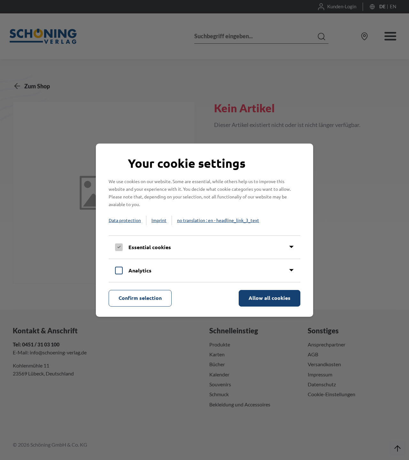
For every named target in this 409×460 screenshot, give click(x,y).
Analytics (139, 270)
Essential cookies (149, 247)
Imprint (158, 220)
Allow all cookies (269, 297)
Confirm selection (140, 297)
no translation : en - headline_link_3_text (218, 220)
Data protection (125, 220)
